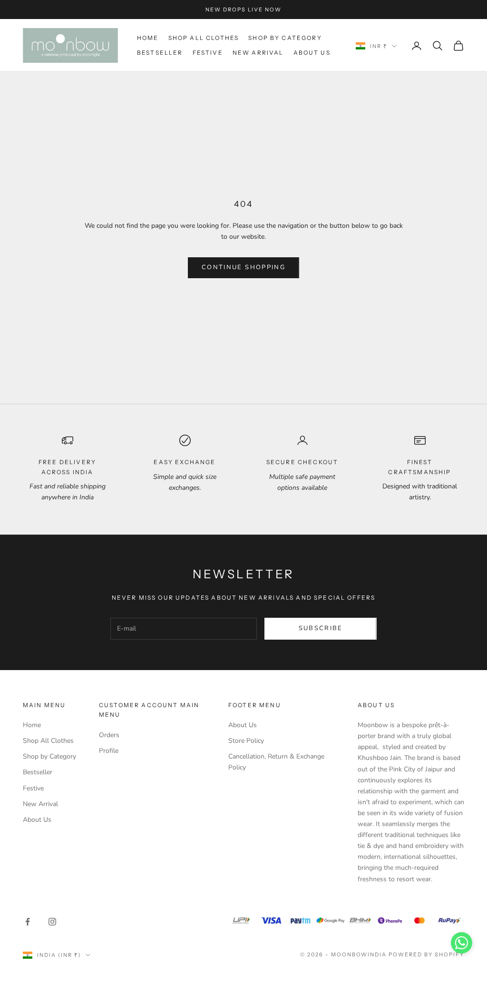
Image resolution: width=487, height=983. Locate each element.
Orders (109, 735)
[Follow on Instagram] (52, 921)
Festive (208, 52)
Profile (108, 750)
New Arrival (258, 52)
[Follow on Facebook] (27, 921)
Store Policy (246, 740)
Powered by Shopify (426, 954)
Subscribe (321, 628)
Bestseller (160, 52)
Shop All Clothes (203, 37)
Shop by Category (285, 37)
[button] (461, 943)
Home (148, 37)
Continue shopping (243, 267)
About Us (312, 52)
